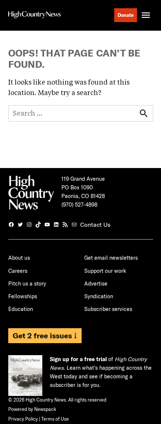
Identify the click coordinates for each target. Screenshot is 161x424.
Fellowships (22, 296)
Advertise (95, 283)
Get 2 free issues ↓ (45, 335)
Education (20, 309)
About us (19, 257)
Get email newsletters (111, 257)
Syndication (98, 296)
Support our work (105, 271)
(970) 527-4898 (79, 204)
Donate (126, 15)
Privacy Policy (23, 419)
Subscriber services (108, 309)
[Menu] (146, 15)
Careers (17, 271)
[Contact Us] (74, 225)
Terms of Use (55, 419)
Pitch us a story (27, 283)
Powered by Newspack (32, 409)
